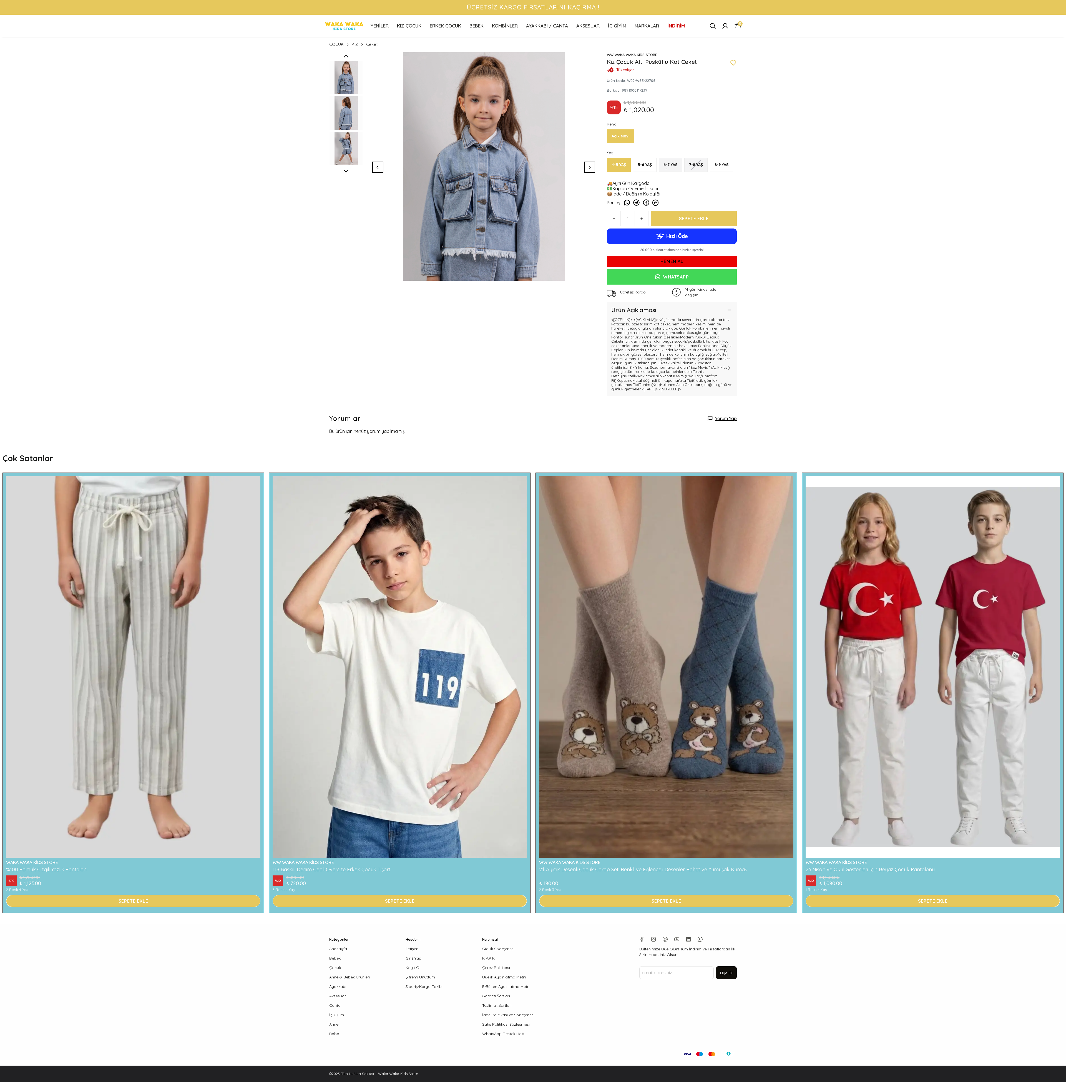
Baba (334, 1033)
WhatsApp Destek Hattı (503, 1033)
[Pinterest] (665, 939)
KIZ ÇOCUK (409, 26)
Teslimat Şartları (497, 1005)
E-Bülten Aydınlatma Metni (506, 986)
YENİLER (380, 26)
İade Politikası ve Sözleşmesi (508, 1014)
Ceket (372, 44)
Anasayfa (338, 948)
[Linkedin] (688, 939)
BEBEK (476, 26)
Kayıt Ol (413, 967)
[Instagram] (653, 939)
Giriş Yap (413, 958)
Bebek (335, 958)
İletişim (412, 948)
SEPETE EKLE (694, 218)
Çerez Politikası (496, 967)
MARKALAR (647, 26)
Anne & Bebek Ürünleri (349, 977)
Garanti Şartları (496, 995)
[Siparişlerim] (725, 25)
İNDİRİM (676, 26)
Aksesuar (337, 995)
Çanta (335, 1005)
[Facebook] (641, 939)
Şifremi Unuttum (420, 977)
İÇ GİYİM (617, 26)
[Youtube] (676, 939)
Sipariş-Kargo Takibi (424, 986)
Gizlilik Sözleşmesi (498, 948)
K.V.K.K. (489, 958)
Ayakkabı (337, 986)
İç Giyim (336, 1014)
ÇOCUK (336, 44)
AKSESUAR (588, 26)
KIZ (355, 44)
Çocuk (335, 967)
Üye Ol (726, 972)
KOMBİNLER (505, 26)
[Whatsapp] (700, 939)
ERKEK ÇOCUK (445, 26)
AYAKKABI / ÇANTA (547, 26)
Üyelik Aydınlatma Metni (504, 977)
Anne (333, 1024)
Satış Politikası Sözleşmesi (506, 1024)
